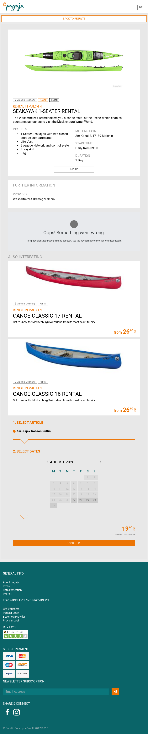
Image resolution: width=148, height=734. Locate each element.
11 (60, 488)
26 (67, 500)
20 (74, 494)
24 (53, 500)
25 (60, 500)
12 (67, 488)
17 (53, 494)
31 (53, 505)
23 (94, 494)
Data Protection (12, 590)
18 (60, 494)
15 (87, 488)
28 (80, 500)
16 (94, 488)
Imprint (7, 593)
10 (53, 488)
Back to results (74, 18)
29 (87, 500)
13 (74, 488)
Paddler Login (11, 612)
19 (67, 494)
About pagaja (11, 582)
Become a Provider (14, 616)
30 (94, 500)
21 (80, 494)
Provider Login (11, 620)
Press (6, 586)
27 (74, 500)
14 (80, 488)
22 (87, 494)
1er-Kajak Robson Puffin (34, 431)
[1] (115, 691)
